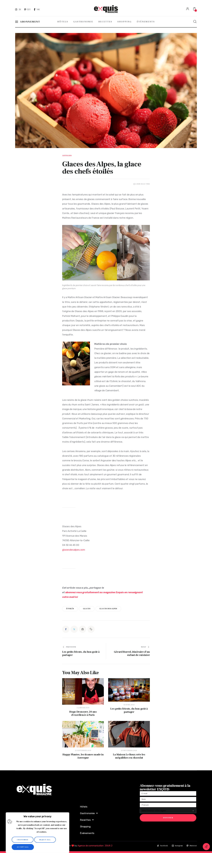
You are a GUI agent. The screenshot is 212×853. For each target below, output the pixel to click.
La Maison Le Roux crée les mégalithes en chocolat (129, 756)
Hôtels (83, 806)
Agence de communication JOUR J (95, 845)
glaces (86, 609)
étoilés (70, 609)
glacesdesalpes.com (73, 549)
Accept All (23, 847)
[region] (37, 832)
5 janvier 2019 (83, 708)
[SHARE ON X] (74, 629)
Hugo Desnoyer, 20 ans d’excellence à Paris (83, 713)
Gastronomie (87, 813)
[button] (91, 629)
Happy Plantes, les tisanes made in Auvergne (83, 756)
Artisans (67, 156)
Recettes (85, 819)
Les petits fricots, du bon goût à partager (129, 710)
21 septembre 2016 (83, 750)
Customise (22, 840)
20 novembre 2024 (129, 750)
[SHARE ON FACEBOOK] (65, 629)
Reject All (45, 840)
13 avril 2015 (129, 705)
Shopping (85, 826)
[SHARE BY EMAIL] (82, 629)
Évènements (87, 833)
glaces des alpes (108, 609)
